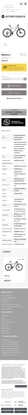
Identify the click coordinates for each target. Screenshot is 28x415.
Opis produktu (14, 110)
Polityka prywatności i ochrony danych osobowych (12, 306)
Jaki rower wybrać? (5, 339)
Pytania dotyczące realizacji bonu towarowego (11, 352)
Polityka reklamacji (5, 326)
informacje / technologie (14, 112)
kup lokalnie (15, 92)
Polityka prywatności (22, 388)
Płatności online (5, 324)
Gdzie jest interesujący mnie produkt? (9, 341)
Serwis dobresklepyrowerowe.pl (8, 297)
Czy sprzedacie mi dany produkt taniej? (10, 344)
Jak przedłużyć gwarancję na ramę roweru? (11, 350)
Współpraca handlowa (6, 308)
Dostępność (14, 114)
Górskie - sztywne (16, 9)
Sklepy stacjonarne (5, 332)
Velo (13, 7)
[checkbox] (2, 402)
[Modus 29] (14, 270)
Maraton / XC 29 (5, 11)
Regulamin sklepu (5, 315)
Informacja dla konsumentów (7, 322)
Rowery (3, 9)
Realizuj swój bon (5, 320)
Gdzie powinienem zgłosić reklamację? (10, 348)
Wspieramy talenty (5, 300)
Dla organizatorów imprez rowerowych (10, 304)
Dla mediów (4, 302)
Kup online (3, 317)
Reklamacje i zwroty (5, 328)
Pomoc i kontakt (5, 330)
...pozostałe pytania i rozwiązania (8, 354)
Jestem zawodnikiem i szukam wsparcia (10, 346)
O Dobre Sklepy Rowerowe (7, 295)
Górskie (8, 9)
